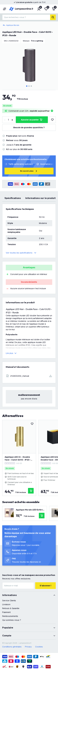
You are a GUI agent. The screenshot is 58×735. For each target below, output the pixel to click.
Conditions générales (12, 646)
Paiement (6, 612)
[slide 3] (31, 86)
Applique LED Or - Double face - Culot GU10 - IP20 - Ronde (18, 458)
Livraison (6, 604)
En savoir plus (27, 171)
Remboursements (10, 616)
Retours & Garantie (10, 608)
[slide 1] (26, 86)
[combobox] (26, 17)
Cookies (39, 646)
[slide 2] (29, 86)
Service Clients (9, 600)
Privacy (28, 646)
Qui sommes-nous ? (11, 620)
